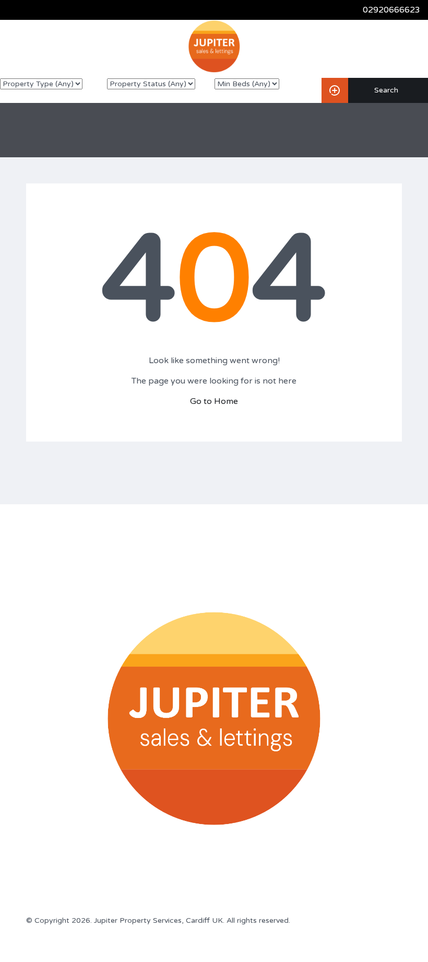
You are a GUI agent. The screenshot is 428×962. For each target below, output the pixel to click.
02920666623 (391, 10)
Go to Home (214, 401)
